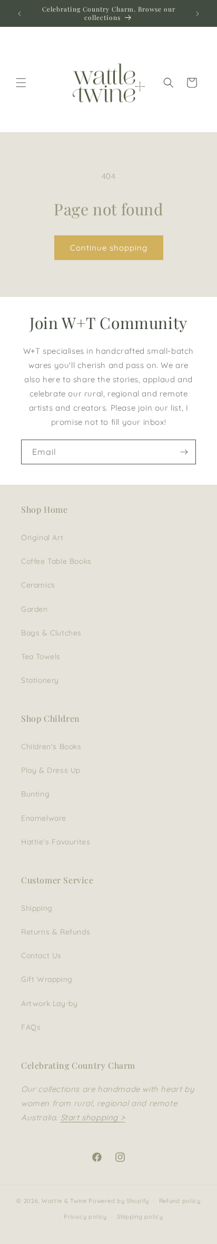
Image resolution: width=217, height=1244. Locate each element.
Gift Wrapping (47, 979)
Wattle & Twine (64, 1201)
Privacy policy (85, 1216)
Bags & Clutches (51, 633)
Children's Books (51, 746)
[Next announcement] (197, 13)
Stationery (40, 680)
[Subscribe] (183, 452)
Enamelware (43, 818)
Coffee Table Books (56, 561)
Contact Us (41, 955)
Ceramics (38, 585)
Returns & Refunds (55, 932)
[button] (21, 82)
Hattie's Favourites (55, 842)
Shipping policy (140, 1216)
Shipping (37, 908)
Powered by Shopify (118, 1201)
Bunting (35, 794)
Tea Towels (41, 656)
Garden (34, 609)
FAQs (31, 1027)
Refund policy (180, 1201)
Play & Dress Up (51, 770)
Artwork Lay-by (49, 1003)
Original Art (42, 537)
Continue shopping (108, 248)
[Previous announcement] (19, 13)
